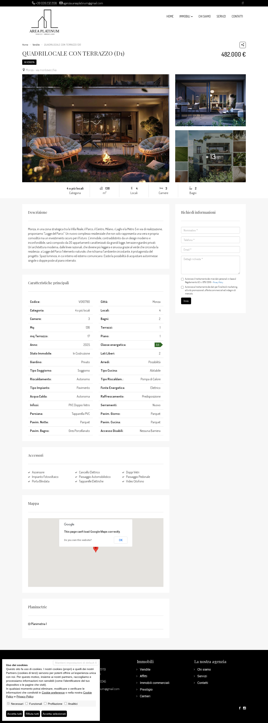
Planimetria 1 (38, 624)
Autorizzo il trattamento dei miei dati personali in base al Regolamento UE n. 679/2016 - (210, 280)
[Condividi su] (243, 45)
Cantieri (145, 696)
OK (121, 540)
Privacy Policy (218, 282)
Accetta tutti (14, 713)
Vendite (36, 44)
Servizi (221, 16)
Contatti (237, 16)
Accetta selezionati (54, 713)
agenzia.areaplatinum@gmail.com (83, 3)
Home (170, 16)
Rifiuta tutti (32, 713)
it (243, 3)
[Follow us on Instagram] (244, 708)
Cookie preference (53, 692)
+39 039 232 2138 (46, 3)
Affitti (143, 676)
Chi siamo (205, 16)
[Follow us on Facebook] (239, 708)
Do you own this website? (78, 540)
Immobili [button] (185, 16)
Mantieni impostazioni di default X (76, 662)
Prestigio (146, 689)
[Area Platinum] (44, 21)
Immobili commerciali (154, 683)
